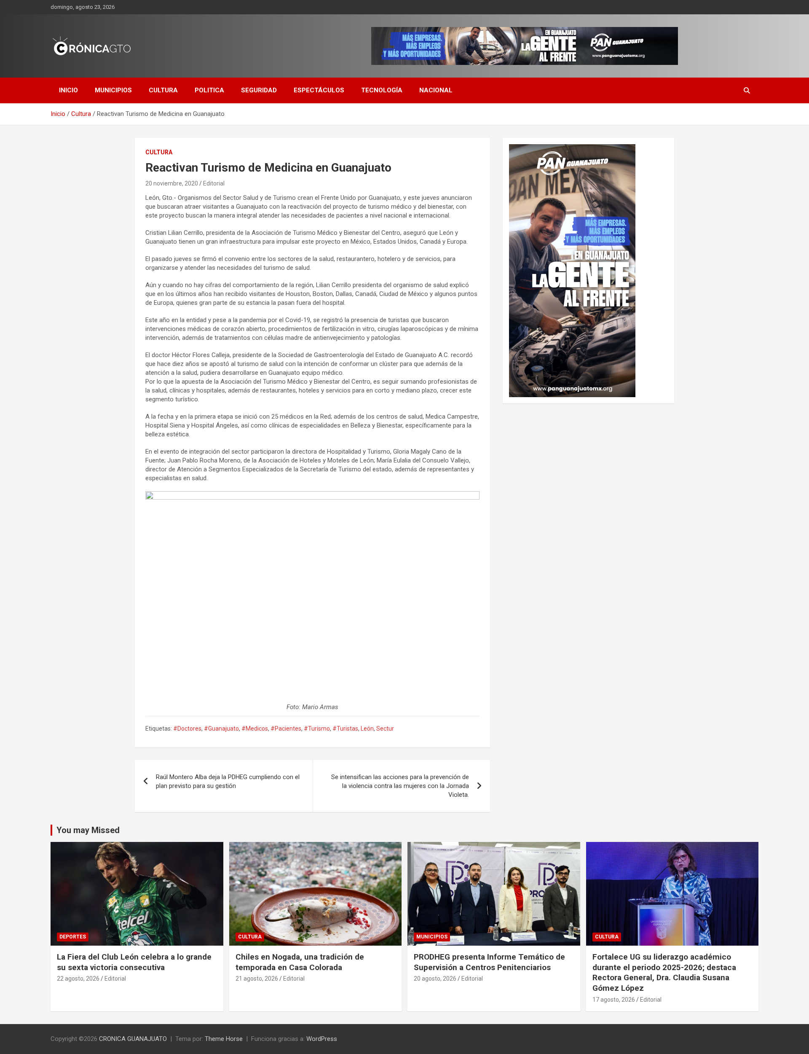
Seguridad (259, 90)
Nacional (436, 90)
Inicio (68, 90)
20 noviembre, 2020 (171, 183)
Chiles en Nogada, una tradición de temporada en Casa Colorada (300, 962)
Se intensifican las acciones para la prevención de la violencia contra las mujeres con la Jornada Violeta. (400, 786)
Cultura (163, 90)
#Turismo (317, 728)
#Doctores (187, 728)
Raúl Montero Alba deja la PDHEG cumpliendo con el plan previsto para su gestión (228, 781)
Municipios (113, 90)
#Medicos (254, 728)
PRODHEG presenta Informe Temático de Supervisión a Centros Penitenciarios (489, 962)
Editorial (214, 183)
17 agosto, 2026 (613, 999)
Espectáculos (319, 90)
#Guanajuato (221, 728)
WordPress (321, 1039)
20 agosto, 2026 (435, 978)
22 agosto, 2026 (78, 978)
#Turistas (345, 728)
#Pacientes (286, 728)
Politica (209, 90)
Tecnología (381, 90)
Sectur (385, 728)
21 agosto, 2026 (257, 978)
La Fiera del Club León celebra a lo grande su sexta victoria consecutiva (134, 962)
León (367, 728)
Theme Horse (224, 1039)
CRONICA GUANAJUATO (133, 1039)
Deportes (72, 937)
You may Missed (88, 830)
